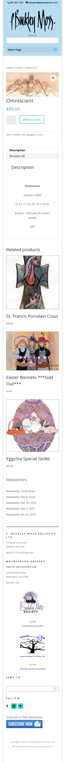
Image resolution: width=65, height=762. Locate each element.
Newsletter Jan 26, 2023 (21, 514)
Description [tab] (17, 150)
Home (9, 67)
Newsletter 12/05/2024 (20, 491)
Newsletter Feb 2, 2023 (20, 508)
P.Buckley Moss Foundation (32, 668)
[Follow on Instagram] (13, 706)
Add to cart (31, 119)
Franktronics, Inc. (45, 746)
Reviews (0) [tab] (17, 156)
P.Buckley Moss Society (32, 625)
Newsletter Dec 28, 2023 (21, 503)
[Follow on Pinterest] (20, 706)
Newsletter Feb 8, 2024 (20, 497)
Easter (18, 67)
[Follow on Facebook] (7, 706)
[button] (53, 78)
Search (32, 35)
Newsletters (16, 479)
